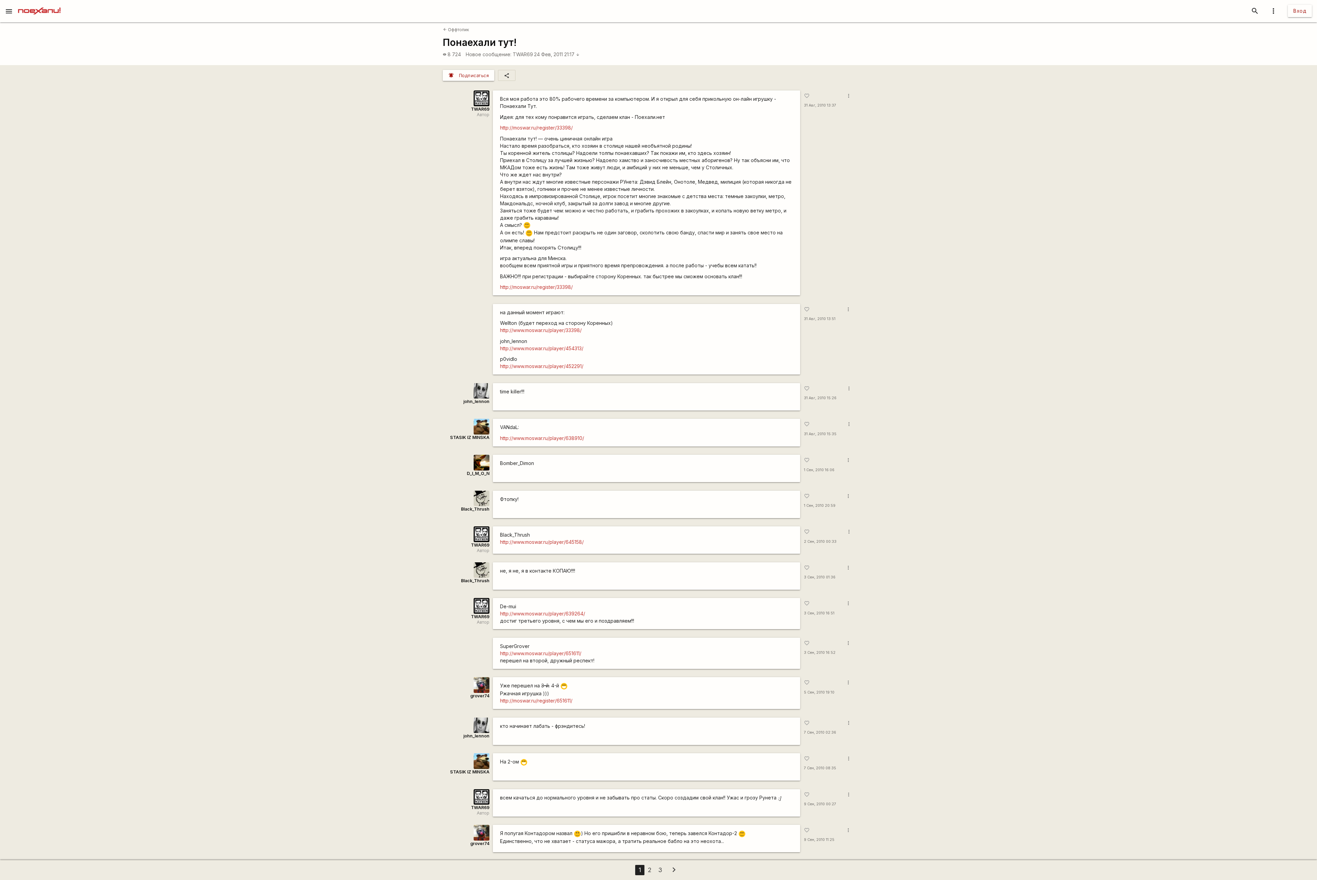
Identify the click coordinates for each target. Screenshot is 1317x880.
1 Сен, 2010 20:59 (819, 505)
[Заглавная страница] (39, 5)
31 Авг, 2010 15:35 (820, 434)
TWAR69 (523, 54)
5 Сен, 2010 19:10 (819, 692)
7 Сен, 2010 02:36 (820, 732)
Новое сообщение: (488, 54)
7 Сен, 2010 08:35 (820, 768)
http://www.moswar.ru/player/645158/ (542, 542)
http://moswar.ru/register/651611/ (536, 701)
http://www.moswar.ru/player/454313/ (541, 348)
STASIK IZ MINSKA (469, 437)
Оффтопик (456, 29)
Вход (1299, 11)
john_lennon (476, 401)
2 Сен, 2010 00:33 (820, 541)
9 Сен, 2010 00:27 (820, 804)
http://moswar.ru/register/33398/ (536, 128)
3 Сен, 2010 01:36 (819, 577)
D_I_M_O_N (478, 473)
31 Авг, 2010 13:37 (820, 105)
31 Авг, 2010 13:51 (819, 319)
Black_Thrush (475, 509)
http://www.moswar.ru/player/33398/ (541, 330)
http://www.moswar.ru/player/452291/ (541, 366)
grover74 (479, 695)
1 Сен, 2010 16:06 (819, 470)
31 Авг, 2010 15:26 (820, 398)
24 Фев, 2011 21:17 (557, 54)
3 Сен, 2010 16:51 (819, 613)
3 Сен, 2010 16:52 (819, 652)
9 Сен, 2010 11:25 (819, 840)
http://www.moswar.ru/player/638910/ (542, 438)
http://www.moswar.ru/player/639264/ (542, 613)
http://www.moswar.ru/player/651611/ (540, 653)
